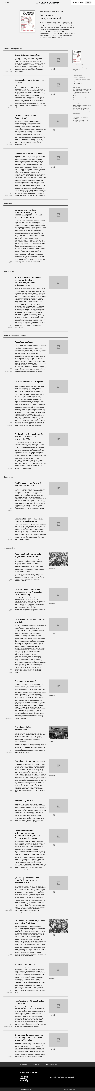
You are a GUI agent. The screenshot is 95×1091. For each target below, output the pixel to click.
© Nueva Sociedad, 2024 (26, 1089)
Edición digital (36, 1064)
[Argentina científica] (58, 347)
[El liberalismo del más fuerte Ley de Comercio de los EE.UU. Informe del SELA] (58, 439)
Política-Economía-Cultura (82, 79)
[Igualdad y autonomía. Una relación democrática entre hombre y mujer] (58, 882)
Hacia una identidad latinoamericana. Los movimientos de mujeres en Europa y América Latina (82, 105)
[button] (7, 2)
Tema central (78, 83)
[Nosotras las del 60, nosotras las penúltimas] (58, 1006)
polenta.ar (72, 1089)
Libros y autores (79, 77)
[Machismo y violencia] (58, 969)
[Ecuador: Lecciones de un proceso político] (58, 85)
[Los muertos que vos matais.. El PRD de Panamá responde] (58, 523)
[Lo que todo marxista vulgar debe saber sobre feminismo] (58, 925)
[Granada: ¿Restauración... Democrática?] (58, 120)
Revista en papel (23, 1064)
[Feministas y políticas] (58, 805)
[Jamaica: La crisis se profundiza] (58, 158)
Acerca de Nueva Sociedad (51, 1064)
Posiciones (77, 81)
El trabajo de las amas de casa (80, 95)
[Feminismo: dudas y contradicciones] (58, 732)
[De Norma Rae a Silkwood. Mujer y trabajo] (58, 624)
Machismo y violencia (78, 115)
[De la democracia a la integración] (58, 386)
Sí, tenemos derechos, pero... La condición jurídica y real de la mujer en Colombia (81, 122)
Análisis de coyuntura (81, 73)
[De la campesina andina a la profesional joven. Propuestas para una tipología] (58, 594)
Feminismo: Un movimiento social (80, 99)
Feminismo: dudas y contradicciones (81, 97)
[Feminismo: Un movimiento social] (58, 766)
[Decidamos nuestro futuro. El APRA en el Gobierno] (58, 488)
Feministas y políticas (78, 101)
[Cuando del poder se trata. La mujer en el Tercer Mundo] (58, 559)
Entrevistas (78, 75)
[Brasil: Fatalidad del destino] (58, 59)
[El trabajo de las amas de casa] (58, 686)
